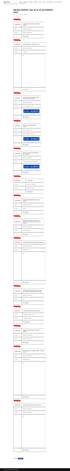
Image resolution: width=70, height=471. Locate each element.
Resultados (20, 458)
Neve (5, 469)
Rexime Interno (22, 3)
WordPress (16, 469)
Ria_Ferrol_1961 (18, 14)
